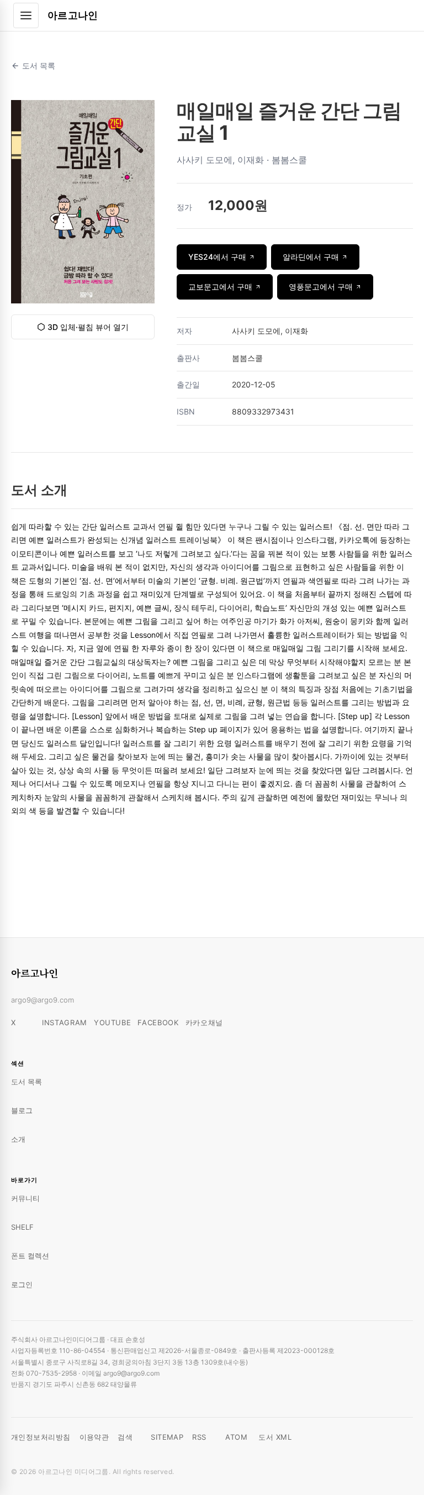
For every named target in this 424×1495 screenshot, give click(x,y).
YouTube (112, 1022)
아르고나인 (72, 15)
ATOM (236, 1437)
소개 (18, 1139)
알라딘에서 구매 (311, 256)
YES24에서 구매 (217, 256)
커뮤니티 (25, 1198)
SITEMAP (167, 1437)
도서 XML (275, 1437)
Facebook (157, 1022)
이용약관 (94, 1437)
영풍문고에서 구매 (321, 286)
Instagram (64, 1022)
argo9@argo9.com (42, 999)
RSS (199, 1437)
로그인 (22, 1284)
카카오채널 (204, 1022)
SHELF (22, 1227)
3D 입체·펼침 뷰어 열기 (88, 327)
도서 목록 (38, 65)
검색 (125, 1437)
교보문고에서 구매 (220, 286)
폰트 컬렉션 (30, 1255)
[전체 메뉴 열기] (26, 15)
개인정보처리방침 (41, 1437)
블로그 (22, 1110)
